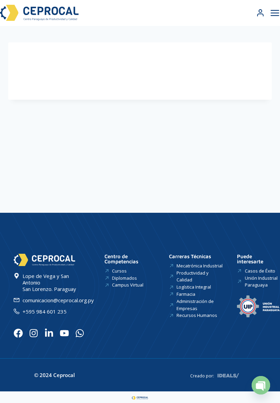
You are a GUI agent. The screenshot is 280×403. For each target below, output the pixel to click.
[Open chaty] (261, 385)
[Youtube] (64, 333)
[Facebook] (18, 333)
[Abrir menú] (274, 13)
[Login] (260, 13)
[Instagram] (33, 333)
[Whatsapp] (79, 333)
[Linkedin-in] (49, 333)
